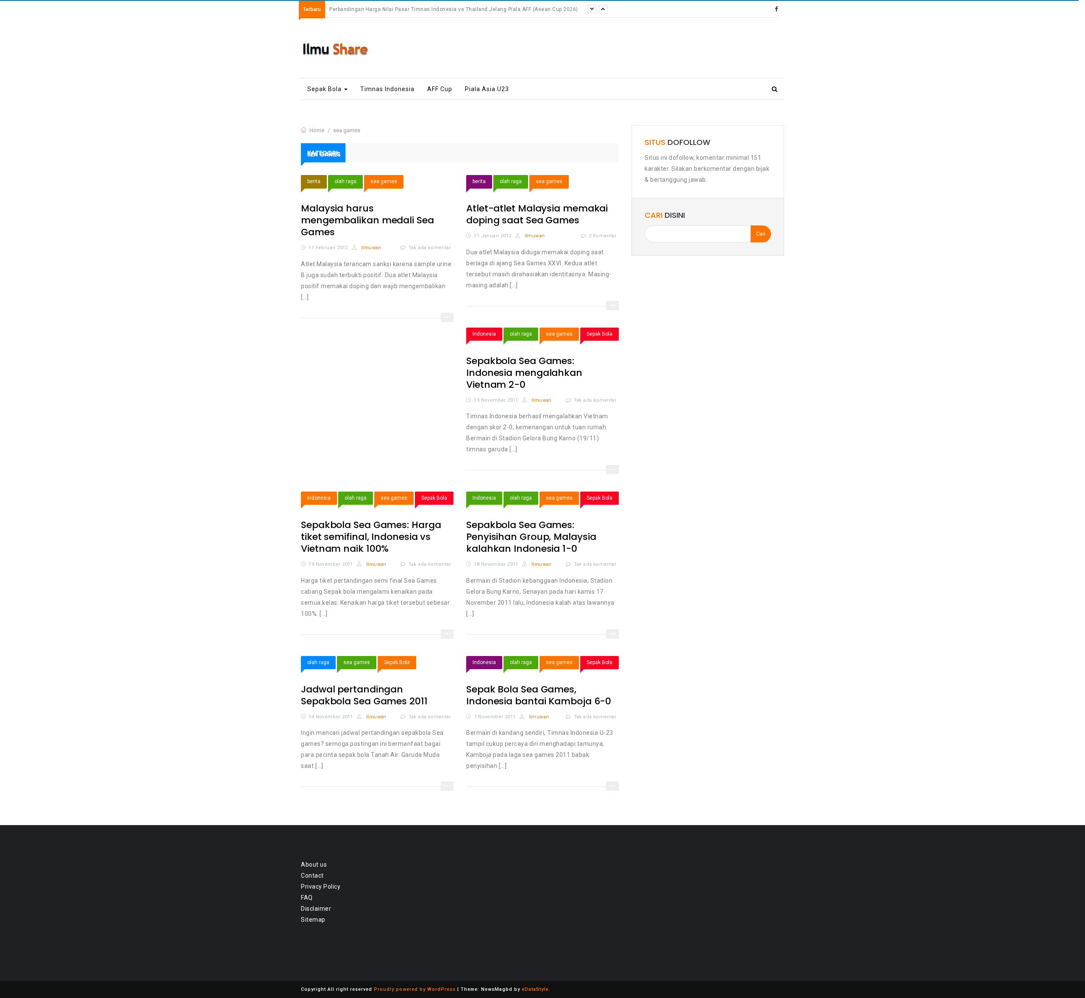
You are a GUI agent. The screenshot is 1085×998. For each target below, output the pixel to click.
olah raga (345, 181)
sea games (383, 181)
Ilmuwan (370, 247)
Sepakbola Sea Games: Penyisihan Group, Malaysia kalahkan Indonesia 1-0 (531, 536)
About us (314, 864)
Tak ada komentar (430, 247)
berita (313, 181)
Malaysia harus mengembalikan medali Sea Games (367, 220)
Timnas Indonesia (387, 89)
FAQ (307, 897)
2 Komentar (602, 236)
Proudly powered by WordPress (415, 989)
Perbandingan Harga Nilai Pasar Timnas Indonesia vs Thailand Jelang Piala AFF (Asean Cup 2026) (453, 9)
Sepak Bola (325, 89)
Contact (312, 875)
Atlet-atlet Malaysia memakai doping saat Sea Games (537, 214)
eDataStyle (535, 989)
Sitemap (313, 919)
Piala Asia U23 (487, 89)
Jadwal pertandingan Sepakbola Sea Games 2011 (364, 695)
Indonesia (484, 334)
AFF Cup (439, 89)
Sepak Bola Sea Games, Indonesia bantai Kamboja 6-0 (538, 695)
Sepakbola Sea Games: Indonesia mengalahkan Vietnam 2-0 (524, 372)
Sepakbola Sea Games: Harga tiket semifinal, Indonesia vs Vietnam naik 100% (371, 536)
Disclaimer (316, 908)
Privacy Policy (320, 886)
